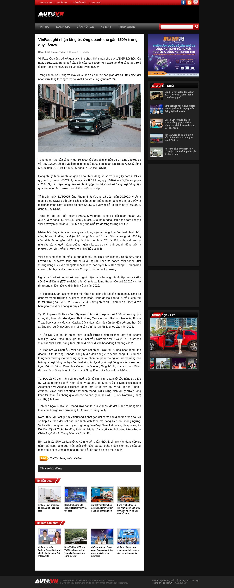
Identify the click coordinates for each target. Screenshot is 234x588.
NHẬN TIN (62, 3)
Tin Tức (43, 26)
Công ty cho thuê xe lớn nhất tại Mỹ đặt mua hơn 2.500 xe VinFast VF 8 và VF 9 (128, 509)
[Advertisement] (159, 14)
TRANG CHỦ (45, 3)
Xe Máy (106, 26)
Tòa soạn (194, 580)
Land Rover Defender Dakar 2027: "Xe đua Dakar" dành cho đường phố (179, 95)
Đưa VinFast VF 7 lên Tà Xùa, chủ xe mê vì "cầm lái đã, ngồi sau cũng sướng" (74, 551)
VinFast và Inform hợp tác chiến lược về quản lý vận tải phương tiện (102, 508)
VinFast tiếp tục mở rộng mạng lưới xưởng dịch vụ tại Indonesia (128, 550)
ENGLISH (96, 3)
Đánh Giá (63, 26)
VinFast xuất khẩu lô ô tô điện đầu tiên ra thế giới (48, 508)
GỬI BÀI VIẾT (79, 3)
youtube (195, 2)
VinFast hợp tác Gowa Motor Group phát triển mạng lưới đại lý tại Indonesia (102, 551)
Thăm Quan (126, 26)
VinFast (78, 458)
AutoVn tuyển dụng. (161, 580)
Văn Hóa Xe (85, 26)
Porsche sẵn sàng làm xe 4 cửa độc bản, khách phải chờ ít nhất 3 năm (180, 151)
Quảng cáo (184, 580)
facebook (183, 2)
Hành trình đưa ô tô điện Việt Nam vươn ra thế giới (75, 508)
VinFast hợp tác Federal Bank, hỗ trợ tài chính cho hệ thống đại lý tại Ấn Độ (49, 551)
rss (189, 2)
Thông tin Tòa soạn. (161, 583)
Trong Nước (66, 458)
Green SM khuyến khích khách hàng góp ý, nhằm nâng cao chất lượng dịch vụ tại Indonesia (180, 124)
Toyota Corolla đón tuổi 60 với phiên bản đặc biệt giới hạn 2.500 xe (179, 137)
